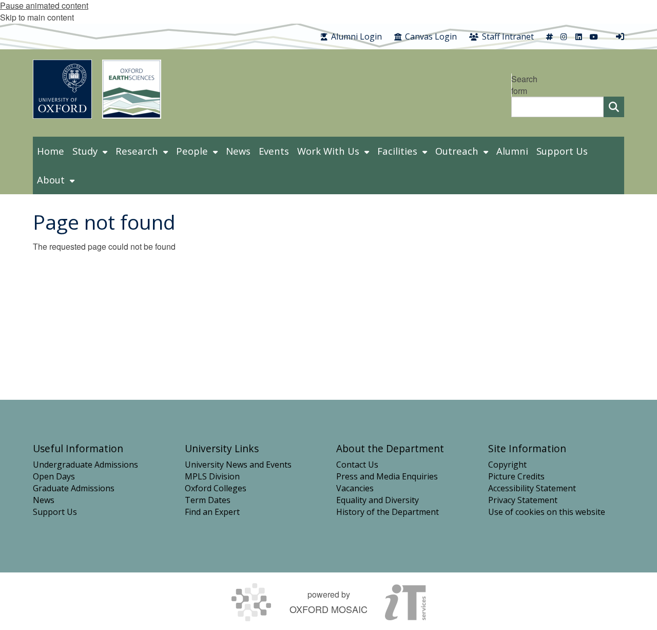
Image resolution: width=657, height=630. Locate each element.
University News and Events (238, 464)
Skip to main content (37, 17)
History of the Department (387, 511)
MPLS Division (212, 476)
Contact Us (357, 464)
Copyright (507, 464)
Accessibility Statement (532, 488)
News (43, 500)
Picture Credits (516, 476)
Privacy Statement (522, 500)
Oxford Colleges (215, 488)
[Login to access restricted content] (620, 36)
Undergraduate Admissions (85, 464)
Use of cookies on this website (546, 511)
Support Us (55, 511)
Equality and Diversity (377, 500)
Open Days (54, 476)
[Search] (614, 107)
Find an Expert (212, 511)
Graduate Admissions (73, 488)
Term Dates (207, 500)
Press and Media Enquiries (387, 476)
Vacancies (355, 488)
